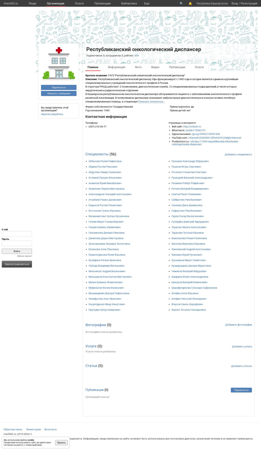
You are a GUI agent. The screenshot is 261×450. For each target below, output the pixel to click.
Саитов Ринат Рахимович (186, 194)
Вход (235, 3)
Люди (32, 3)
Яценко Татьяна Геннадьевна (189, 309)
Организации (55, 3)
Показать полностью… (151, 101)
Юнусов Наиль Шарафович (187, 304)
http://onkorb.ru (192, 126)
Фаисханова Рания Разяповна (189, 238)
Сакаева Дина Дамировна (187, 205)
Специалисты (97, 154)
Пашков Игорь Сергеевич (186, 166)
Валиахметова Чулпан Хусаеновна (109, 216)
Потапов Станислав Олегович (189, 172)
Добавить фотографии (238, 324)
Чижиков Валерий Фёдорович (189, 271)
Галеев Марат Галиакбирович (106, 221)
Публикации (102, 3)
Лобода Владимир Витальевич (106, 265)
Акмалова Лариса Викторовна (106, 188)
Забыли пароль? (24, 256)
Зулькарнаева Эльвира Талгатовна (109, 243)
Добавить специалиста (238, 154)
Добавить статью (241, 366)
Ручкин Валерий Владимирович (190, 188)
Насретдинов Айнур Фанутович (107, 304)
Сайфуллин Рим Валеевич (187, 199)
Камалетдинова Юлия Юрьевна (107, 254)
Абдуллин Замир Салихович (105, 172)
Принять (61, 442)
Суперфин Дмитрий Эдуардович (190, 221)
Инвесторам (33, 429)
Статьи (91, 366)
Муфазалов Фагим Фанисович (106, 287)
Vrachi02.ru (11, 3)
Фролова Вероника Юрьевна (188, 243)
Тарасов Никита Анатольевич (189, 227)
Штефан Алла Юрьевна (185, 293)
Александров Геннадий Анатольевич (110, 194)
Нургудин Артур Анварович (104, 309)
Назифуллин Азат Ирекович (105, 298)
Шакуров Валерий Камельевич (190, 282)
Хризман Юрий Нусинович (187, 254)
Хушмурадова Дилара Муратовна (191, 265)
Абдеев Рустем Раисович (103, 166)
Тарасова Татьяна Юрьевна (188, 232)
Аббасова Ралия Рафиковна (105, 161)
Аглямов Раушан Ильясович (105, 177)
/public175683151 (195, 130)
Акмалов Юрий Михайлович (105, 183)
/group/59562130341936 (205, 134)
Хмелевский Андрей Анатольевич (191, 249)
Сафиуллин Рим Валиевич (187, 210)
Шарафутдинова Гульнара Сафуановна (194, 287)
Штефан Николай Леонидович (189, 298)
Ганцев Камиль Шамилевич (105, 227)
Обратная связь (13, 429)
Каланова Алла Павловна (104, 249)
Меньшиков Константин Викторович (110, 276)
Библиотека (129, 3)
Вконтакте (50, 429)
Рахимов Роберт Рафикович (188, 183)
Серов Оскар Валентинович (188, 216)
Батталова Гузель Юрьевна (105, 210)
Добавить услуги (242, 346)
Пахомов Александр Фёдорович (190, 161)
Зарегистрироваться (17, 264)
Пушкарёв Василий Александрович (192, 177)
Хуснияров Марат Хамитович (189, 260)
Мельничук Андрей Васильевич (107, 271)
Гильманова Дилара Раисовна (106, 232)
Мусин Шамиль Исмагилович (106, 282)
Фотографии (95, 325)
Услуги (79, 3)
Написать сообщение (58, 93)
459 (137, 55)
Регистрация (249, 3)
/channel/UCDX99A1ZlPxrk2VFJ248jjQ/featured (214, 137)
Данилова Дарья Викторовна (106, 238)
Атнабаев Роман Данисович (105, 199)
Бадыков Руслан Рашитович (105, 205)
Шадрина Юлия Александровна (190, 276)
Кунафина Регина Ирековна (105, 260)
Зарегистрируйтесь (52, 114)
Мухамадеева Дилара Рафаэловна (109, 293)
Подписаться (59, 87)
